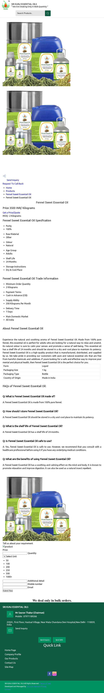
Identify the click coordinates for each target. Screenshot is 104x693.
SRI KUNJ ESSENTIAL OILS (29, 5)
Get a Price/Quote (11, 212)
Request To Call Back (13, 183)
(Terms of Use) (45, 683)
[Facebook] (49, 675)
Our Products (11, 658)
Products (10, 191)
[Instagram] (54, 675)
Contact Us (10, 663)
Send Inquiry (12, 180)
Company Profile (13, 654)
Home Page (10, 650)
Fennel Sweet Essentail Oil (18, 194)
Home (9, 188)
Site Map (9, 667)
